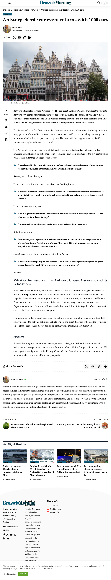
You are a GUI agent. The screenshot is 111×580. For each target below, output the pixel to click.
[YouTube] (11, 535)
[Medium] (8, 539)
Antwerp (35, 10)
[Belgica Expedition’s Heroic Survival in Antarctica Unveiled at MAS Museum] (42, 456)
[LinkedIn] (107, 380)
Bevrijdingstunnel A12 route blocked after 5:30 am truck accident (68, 469)
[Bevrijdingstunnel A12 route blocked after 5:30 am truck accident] (69, 456)
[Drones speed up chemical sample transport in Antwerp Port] (96, 456)
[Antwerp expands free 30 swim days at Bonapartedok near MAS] (15, 456)
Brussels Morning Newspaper (16, 10)
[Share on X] (14, 37)
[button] (5, 3)
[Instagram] (103, 380)
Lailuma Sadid (91, 479)
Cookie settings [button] (10, 574)
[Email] (19, 37)
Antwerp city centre (29, 294)
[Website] (99, 380)
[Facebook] (4, 535)
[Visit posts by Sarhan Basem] (7, 29)
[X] (7, 535)
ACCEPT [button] (23, 574)
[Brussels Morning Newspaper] (55, 3)
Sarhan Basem (17, 27)
